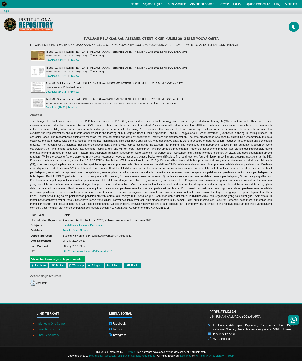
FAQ (277, 4)
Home (135, 4)
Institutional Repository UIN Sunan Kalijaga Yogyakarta (122, 355)
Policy (237, 4)
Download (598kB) (56, 59)
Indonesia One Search (51, 323)
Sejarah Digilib (152, 4)
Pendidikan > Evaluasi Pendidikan (83, 225)
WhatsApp (78, 265)
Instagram (119, 335)
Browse (224, 4)
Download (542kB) (56, 75)
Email (133, 265)
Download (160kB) (56, 91)
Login (5, 11)
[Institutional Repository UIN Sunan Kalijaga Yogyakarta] (28, 24)
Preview (74, 59)
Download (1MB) (55, 107)
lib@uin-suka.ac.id (224, 334)
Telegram (96, 265)
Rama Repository (48, 329)
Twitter (59, 265)
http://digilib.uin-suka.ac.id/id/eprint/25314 (87, 251)
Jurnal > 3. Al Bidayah (76, 230)
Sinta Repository (48, 335)
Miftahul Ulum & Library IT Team (215, 355)
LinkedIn (115, 265)
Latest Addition (176, 4)
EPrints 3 (129, 351)
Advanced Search (202, 4)
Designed (185, 355)
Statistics (291, 4)
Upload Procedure (258, 4)
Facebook (40, 265)
